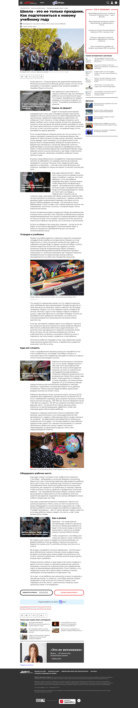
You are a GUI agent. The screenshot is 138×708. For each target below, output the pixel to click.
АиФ (66, 72)
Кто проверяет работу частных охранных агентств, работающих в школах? (39, 630)
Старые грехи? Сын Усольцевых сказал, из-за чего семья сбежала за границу (105, 73)
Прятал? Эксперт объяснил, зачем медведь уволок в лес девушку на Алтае (105, 80)
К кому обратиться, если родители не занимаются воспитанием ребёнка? (69, 624)
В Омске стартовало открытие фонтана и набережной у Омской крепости (101, 39)
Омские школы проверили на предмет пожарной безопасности (71, 629)
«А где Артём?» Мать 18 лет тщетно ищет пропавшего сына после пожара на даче (105, 93)
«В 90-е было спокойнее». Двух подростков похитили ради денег (105, 85)
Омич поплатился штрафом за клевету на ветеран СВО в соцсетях (101, 47)
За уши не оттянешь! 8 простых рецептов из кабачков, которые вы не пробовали (106, 66)
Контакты (94, 671)
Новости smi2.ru (27, 665)
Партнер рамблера (52, 700)
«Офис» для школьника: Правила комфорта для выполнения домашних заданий (39, 637)
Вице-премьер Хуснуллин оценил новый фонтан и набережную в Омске (102, 23)
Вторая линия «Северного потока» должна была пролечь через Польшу (105, 124)
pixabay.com (34, 299)
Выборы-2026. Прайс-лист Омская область (75, 671)
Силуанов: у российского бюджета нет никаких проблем (105, 130)
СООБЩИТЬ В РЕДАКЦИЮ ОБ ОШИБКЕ (45, 673)
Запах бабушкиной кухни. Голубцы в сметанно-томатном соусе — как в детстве (101, 15)
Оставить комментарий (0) (69, 592)
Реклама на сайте (40, 671)
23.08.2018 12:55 (25, 8)
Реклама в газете (53, 671)
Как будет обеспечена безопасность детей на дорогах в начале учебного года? (39, 624)
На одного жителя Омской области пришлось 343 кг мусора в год (102, 31)
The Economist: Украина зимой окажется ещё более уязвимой (103, 111)
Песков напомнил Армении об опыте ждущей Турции (105, 104)
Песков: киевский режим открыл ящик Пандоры (104, 117)
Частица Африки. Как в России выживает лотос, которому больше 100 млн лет (105, 60)
